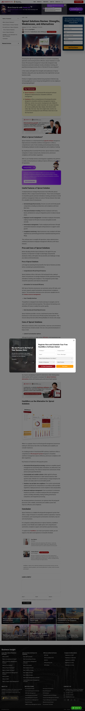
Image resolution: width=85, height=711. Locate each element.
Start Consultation (47, 366)
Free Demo (64, 366)
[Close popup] (74, 340)
